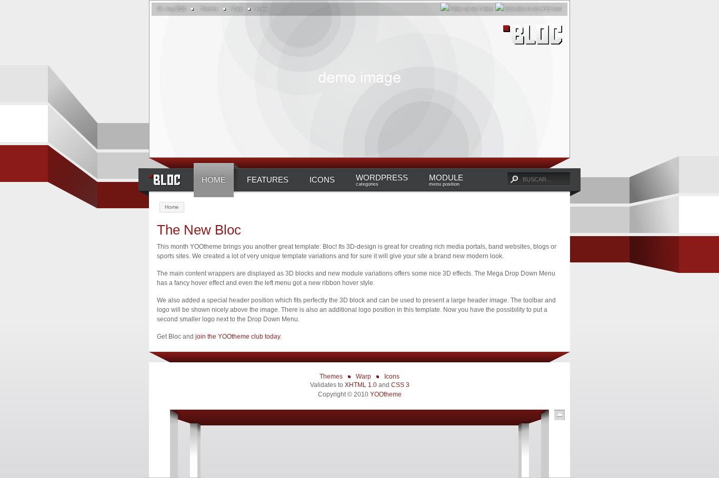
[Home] (527, 37)
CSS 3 (400, 385)
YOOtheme (386, 394)
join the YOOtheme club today (237, 336)
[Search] (514, 179)
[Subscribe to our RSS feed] (528, 9)
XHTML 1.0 (361, 385)
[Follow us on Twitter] (467, 9)
